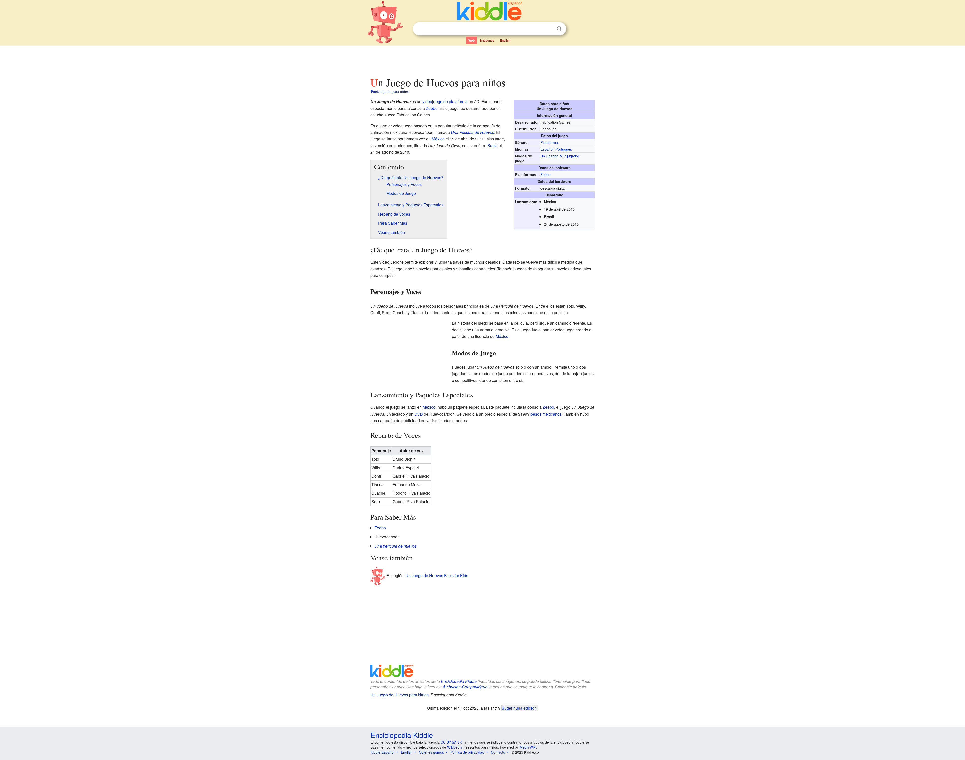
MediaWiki (528, 747)
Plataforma (549, 142)
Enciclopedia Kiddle (459, 681)
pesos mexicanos (546, 414)
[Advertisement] (482, 60)
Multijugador (569, 155)
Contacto (498, 752)
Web (471, 40)
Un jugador (549, 155)
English (505, 40)
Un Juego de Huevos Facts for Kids (436, 575)
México (438, 139)
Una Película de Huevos (472, 132)
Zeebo (545, 174)
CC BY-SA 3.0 (451, 742)
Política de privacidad (467, 752)
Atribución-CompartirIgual (465, 687)
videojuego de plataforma (445, 101)
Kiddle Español (382, 752)
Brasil (492, 145)
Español (546, 149)
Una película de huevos (395, 546)
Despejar (549, 29)
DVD (418, 414)
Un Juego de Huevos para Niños (399, 695)
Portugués (563, 149)
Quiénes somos (431, 752)
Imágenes (487, 40)
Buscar (559, 28)
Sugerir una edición (519, 708)
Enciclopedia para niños (390, 91)
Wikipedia (454, 747)
